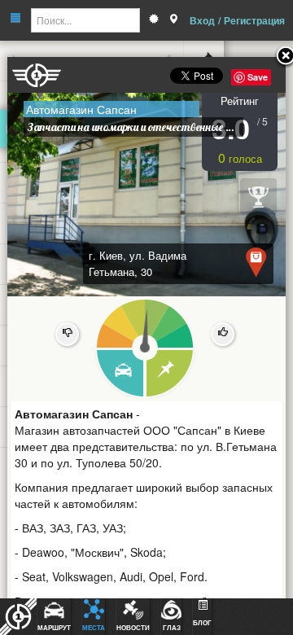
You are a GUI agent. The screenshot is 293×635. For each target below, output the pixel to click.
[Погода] (154, 20)
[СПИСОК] (170, 374)
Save (257, 77)
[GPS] (173, 20)
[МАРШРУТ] (119, 374)
